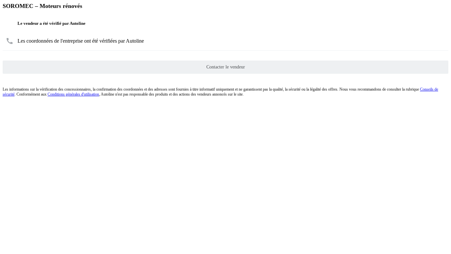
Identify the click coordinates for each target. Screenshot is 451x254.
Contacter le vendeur (225, 66)
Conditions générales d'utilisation (73, 94)
